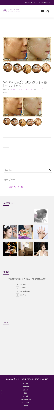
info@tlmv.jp (32, 2)
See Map (23, 295)
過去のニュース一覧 (16, 187)
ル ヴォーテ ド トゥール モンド (21, 89)
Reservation (26, 399)
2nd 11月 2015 (42, 89)
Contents (25, 387)
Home (25, 383)
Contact (25, 402)
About (25, 390)
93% (25, 393)
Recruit (26, 396)
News (26, 406)
